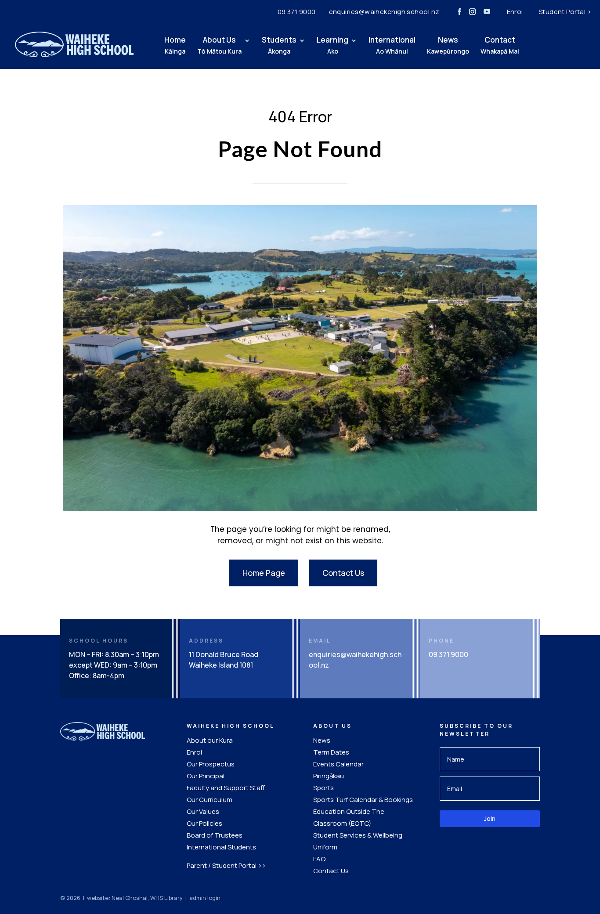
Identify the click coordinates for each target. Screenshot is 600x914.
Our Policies (204, 823)
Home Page (263, 572)
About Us (219, 45)
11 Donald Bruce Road (223, 654)
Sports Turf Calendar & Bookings (363, 799)
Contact (500, 45)
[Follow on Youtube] (487, 11)
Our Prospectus (211, 764)
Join (489, 818)
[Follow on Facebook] (459, 11)
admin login (204, 898)
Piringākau (328, 775)
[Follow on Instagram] (472, 11)
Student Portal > (565, 11)
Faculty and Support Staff (226, 787)
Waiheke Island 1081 (221, 665)
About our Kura (210, 740)
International (392, 45)
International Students (221, 847)
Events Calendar (338, 764)
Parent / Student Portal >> (226, 865)
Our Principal (205, 775)
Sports (323, 787)
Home (175, 45)
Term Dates (331, 752)
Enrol (515, 11)
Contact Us (343, 572)
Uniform (325, 847)
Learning (332, 45)
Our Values (203, 811)
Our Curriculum (209, 799)
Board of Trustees (214, 835)
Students (279, 45)
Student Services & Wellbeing (357, 835)
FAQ (319, 858)
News (448, 45)
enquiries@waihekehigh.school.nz (384, 11)
